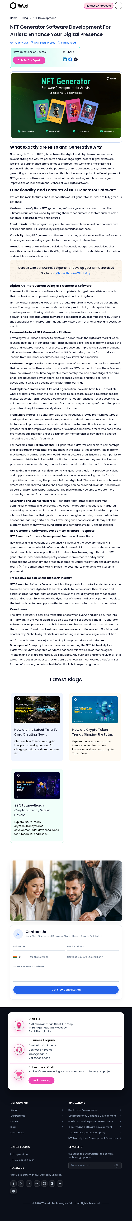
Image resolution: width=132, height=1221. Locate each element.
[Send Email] (116, 1165)
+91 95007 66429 (39, 1058)
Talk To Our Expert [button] (29, 60)
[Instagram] (44, 1183)
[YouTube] (37, 1183)
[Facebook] (13, 1183)
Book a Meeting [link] (41, 1080)
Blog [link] (25, 18)
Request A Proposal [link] (98, 5)
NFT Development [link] (44, 18)
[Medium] (60, 1183)
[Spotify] (13, 1191)
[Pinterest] (52, 1183)
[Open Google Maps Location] (19, 1025)
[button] (76, 59)
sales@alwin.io (37, 1054)
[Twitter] (21, 1183)
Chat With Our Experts (42, 1045)
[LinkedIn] (29, 1183)
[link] (19, 5)
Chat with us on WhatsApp (73, 273)
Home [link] (14, 18)
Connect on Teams (40, 1049)
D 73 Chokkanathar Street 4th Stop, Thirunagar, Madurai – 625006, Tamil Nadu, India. (50, 1027)
